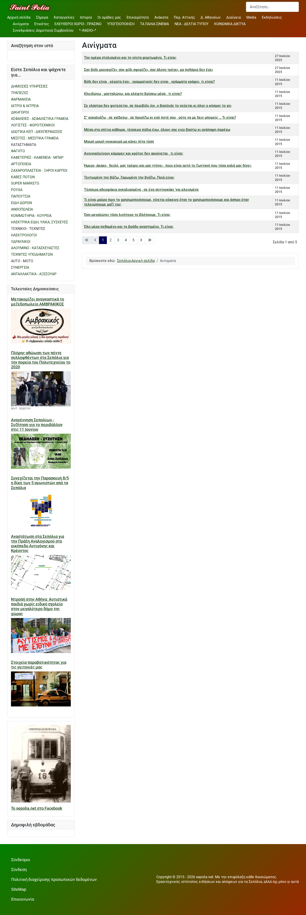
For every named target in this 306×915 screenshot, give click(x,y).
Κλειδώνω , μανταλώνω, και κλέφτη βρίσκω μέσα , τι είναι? (133, 94)
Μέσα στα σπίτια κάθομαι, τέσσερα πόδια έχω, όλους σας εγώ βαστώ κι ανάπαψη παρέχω (157, 130)
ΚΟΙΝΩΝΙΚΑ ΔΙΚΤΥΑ (230, 24)
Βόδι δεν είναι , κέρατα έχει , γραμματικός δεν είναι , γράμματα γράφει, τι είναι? (149, 81)
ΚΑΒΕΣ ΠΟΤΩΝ (23, 177)
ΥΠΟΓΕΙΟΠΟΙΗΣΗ (120, 24)
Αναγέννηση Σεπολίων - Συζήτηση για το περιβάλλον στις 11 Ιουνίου (36, 425)
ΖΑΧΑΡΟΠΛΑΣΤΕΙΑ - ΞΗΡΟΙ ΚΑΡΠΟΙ (39, 170)
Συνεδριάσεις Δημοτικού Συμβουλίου (43, 30)
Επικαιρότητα (138, 17)
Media (251, 17)
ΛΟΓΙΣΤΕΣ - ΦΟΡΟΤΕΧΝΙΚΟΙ (33, 125)
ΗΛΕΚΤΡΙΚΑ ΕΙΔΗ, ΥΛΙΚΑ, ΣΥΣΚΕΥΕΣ (39, 222)
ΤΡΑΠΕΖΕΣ (19, 93)
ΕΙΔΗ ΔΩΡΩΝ (21, 203)
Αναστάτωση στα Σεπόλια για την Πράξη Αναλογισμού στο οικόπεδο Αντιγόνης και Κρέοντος (37, 543)
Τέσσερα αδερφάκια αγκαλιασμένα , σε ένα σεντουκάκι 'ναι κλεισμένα (141, 189)
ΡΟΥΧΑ (16, 190)
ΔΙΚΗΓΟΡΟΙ (20, 112)
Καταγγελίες (64, 17)
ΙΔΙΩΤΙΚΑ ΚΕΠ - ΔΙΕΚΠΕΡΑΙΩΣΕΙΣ (36, 132)
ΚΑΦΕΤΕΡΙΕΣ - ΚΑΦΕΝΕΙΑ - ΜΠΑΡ (37, 157)
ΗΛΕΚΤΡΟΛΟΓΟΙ (24, 235)
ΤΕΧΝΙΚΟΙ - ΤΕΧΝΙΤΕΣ (28, 229)
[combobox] (272, 7)
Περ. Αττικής (184, 17)
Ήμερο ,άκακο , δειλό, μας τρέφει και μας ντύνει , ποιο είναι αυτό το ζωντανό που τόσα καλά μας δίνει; (168, 165)
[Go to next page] (141, 240)
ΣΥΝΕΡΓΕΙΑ (20, 267)
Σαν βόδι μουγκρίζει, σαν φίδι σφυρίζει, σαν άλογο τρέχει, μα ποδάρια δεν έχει (148, 70)
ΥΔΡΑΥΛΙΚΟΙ (20, 242)
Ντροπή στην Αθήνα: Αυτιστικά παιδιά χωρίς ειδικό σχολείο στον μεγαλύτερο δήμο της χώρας (39, 606)
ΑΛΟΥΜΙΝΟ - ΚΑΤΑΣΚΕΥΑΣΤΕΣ (35, 248)
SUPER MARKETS (25, 183)
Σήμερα (42, 17)
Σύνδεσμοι (20, 860)
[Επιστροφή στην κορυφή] (298, 907)
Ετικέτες (41, 24)
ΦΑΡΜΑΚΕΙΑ (21, 99)
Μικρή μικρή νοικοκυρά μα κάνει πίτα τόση (119, 141)
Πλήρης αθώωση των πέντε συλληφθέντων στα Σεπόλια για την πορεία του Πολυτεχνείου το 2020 (40, 360)
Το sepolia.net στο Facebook (36, 808)
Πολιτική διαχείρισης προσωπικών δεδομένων (54, 879)
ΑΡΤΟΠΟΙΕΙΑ (21, 164)
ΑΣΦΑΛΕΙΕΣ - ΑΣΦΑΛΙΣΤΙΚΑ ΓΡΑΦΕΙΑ (39, 119)
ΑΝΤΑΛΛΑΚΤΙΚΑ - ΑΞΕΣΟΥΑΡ (33, 274)
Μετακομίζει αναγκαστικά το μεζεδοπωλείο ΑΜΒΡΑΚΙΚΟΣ (37, 301)
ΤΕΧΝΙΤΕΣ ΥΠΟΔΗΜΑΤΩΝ (32, 254)
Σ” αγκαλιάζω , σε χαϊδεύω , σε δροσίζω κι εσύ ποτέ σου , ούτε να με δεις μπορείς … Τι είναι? (160, 117)
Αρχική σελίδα (18, 17)
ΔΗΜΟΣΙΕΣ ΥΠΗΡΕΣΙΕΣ (29, 86)
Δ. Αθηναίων (210, 17)
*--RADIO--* (87, 30)
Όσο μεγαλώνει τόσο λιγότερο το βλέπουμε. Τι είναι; (127, 215)
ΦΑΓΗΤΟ (18, 151)
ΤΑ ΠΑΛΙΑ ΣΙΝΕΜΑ (154, 24)
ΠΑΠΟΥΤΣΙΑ (20, 196)
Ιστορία (86, 17)
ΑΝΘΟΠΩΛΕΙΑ (22, 209)
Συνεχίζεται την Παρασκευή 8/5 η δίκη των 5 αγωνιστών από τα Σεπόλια (40, 483)
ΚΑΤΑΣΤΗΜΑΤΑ (23, 145)
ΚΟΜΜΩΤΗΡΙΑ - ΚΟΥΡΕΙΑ (31, 215)
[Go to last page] (149, 240)
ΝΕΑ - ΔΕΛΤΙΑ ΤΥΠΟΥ (192, 24)
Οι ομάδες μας (109, 17)
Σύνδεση (19, 869)
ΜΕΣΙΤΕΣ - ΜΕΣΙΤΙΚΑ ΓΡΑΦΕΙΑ (34, 138)
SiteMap (18, 889)
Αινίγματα (21, 24)
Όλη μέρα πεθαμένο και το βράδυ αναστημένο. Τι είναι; (129, 226)
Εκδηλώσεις (272, 17)
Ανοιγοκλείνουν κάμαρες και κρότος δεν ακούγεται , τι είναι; (133, 153)
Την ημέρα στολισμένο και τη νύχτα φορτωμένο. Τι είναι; (130, 57)
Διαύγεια (233, 17)
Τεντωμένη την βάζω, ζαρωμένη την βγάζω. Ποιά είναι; (129, 177)
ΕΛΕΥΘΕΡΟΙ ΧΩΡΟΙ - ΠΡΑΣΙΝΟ (77, 24)
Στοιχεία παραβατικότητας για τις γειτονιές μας (38, 664)
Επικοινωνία (22, 899)
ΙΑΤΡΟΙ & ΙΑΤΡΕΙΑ (25, 106)
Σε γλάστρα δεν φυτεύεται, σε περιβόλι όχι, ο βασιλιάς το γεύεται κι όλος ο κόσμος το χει (157, 105)
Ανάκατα (161, 17)
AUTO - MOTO (22, 261)
